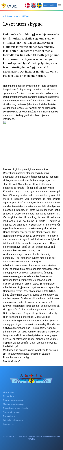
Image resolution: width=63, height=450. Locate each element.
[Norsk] (33, 5)
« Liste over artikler (16, 16)
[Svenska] (39, 5)
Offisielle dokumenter (13, 420)
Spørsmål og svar (11, 412)
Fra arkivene (9, 416)
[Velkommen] (9, 5)
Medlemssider (50, 5)
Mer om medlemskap (13, 404)
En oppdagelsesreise (13, 400)
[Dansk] (27, 5)
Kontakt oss (8, 424)
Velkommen (8, 392)
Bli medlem (8, 396)
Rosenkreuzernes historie (15, 408)
